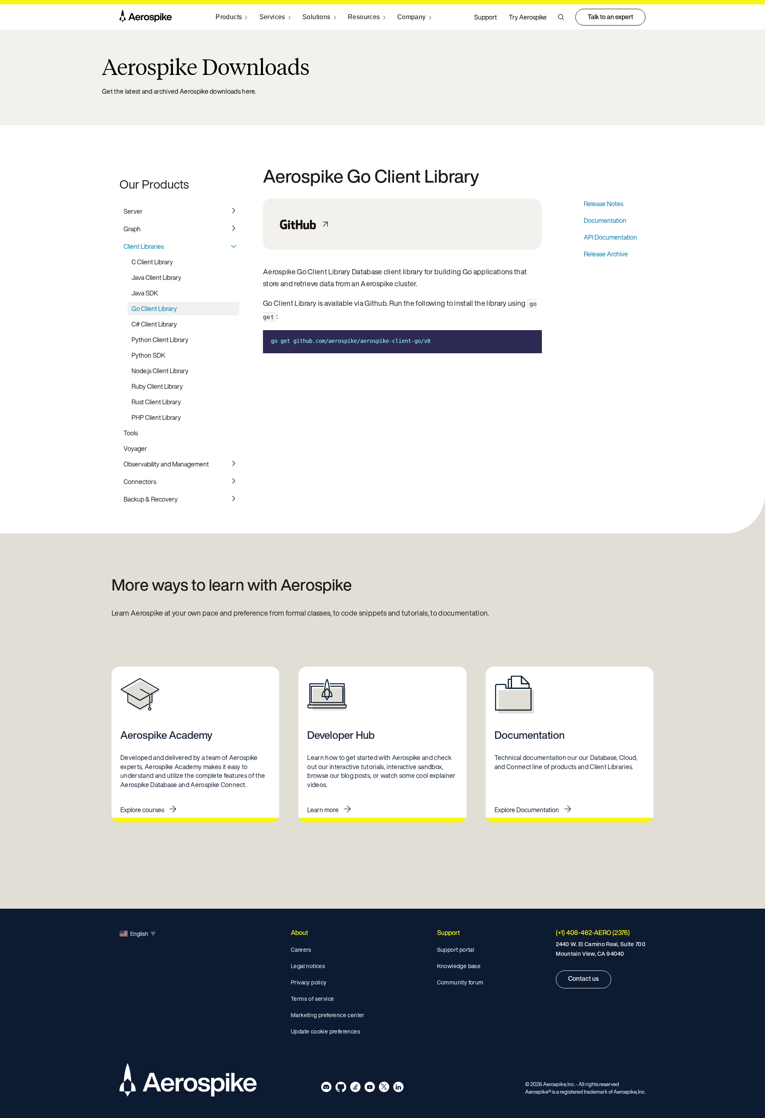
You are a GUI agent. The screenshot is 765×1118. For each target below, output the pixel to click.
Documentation (605, 220)
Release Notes (603, 204)
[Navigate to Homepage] (146, 17)
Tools (131, 433)
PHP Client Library (156, 417)
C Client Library (152, 262)
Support (485, 17)
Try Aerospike (528, 17)
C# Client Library (154, 324)
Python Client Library (159, 339)
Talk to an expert (610, 17)
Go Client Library (154, 308)
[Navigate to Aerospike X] (384, 1088)
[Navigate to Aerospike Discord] (326, 1088)
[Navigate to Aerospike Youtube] (369, 1088)
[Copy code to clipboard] (530, 340)
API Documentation (610, 237)
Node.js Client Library (159, 371)
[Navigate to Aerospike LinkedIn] (398, 1088)
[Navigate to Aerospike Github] (340, 1088)
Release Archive (606, 254)
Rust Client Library (156, 402)
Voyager (135, 448)
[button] (561, 17)
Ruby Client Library (157, 386)
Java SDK (144, 293)
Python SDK (148, 355)
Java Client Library (156, 277)
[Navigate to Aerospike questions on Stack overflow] (355, 1088)
